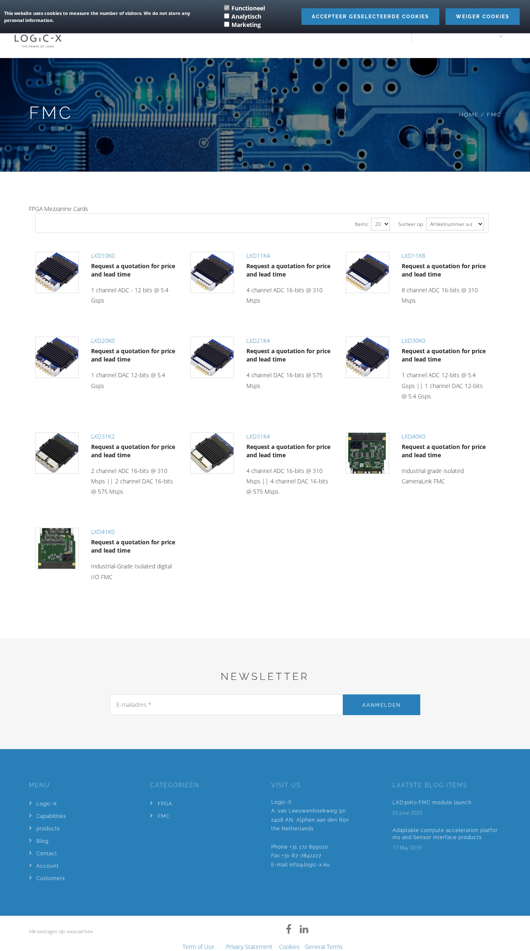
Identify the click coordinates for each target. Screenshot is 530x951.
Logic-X (46, 804)
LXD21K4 (258, 340)
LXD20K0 (103, 340)
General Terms (324, 947)
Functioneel (248, 8)
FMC (164, 816)
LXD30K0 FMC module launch (432, 802)
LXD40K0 (413, 436)
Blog (42, 841)
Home (469, 115)
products (48, 829)
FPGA (165, 804)
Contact (46, 853)
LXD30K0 (413, 340)
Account (47, 866)
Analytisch (246, 16)
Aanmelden (381, 705)
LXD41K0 (103, 532)
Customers (50, 878)
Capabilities (51, 816)
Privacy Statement (249, 947)
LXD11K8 (413, 256)
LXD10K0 (103, 256)
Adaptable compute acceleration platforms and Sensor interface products (445, 833)
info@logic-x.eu (309, 865)
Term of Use (198, 947)
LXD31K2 (103, 436)
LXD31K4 (258, 436)
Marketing (246, 25)
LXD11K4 (258, 256)
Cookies (289, 947)
